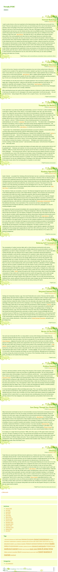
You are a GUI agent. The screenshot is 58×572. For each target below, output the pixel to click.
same (50, 486)
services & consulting (12, 552)
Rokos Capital (34, 477)
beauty (20, 539)
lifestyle (53, 546)
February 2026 (9, 518)
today (34, 552)
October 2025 (9, 525)
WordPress (13, 568)
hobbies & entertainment (11, 546)
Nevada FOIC (9, 6)
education (53, 398)
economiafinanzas (34, 56)
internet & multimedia (39, 546)
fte (41, 486)
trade (37, 552)
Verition (52, 133)
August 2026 (9, 508)
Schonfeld (21, 122)
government (49, 56)
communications (52, 96)
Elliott (16, 271)
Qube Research (38, 84)
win (55, 486)
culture (34, 541)
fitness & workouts (31, 543)
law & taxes (53, 234)
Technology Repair (25, 552)
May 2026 (8, 513)
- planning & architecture (9, 539)
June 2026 (8, 512)
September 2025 (10, 527)
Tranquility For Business (47, 105)
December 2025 (9, 522)
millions (54, 56)
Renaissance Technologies (43, 201)
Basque (25, 56)
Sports (19, 552)
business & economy (27, 539)
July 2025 (8, 530)
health (52, 544)
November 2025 (9, 524)
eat (49, 541)
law (50, 234)
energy (15, 543)
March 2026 (9, 517)
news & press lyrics (45, 549)
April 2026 (8, 515)
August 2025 (9, 529)
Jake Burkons (19, 34)
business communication (50, 162)
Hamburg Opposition (48, 171)
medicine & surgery (11, 549)
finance (45, 56)
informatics (21, 546)
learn (43, 486)
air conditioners (9, 563)
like (45, 486)
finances (54, 322)
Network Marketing (49, 19)
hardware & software (43, 543)
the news (31, 552)
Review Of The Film (48, 331)
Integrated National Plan (47, 291)
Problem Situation (49, 366)
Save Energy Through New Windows (43, 407)
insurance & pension (27, 546)
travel (40, 552)
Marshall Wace (45, 424)
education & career (9, 543)
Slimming (52, 450)
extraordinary (40, 56)
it (46, 546)
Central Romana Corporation (38, 318)
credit (28, 56)
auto (17, 539)
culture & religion (39, 541)
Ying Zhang (29, 568)
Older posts (4, 492)
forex (39, 486)
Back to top (5, 570)
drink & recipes (46, 541)
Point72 (49, 304)
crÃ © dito (31, 541)
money (47, 486)
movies (54, 357)
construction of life (25, 541)
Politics (5, 552)
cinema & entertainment (41, 539)
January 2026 (9, 520)
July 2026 (8, 510)
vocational (13, 555)
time (53, 486)
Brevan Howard (48, 427)
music (32, 549)
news (54, 282)
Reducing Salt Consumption (46, 243)
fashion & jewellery (21, 543)
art (15, 539)
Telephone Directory (48, 65)
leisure (49, 546)
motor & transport (26, 549)
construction (18, 541)
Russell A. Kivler (6, 377)
